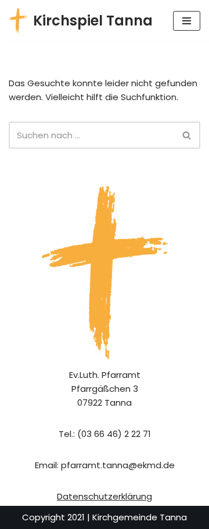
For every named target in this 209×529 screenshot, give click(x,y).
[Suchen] (187, 135)
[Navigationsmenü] (186, 21)
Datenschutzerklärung (104, 496)
